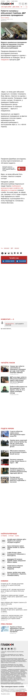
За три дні (11, 535)
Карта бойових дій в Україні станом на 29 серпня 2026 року (14, 603)
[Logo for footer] (7, 645)
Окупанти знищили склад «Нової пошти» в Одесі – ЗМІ (18, 461)
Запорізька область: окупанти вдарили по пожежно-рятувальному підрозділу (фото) (18, 471)
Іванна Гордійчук (5, 17)
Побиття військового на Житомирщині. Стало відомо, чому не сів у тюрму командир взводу (18, 390)
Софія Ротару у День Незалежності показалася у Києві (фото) (16, 554)
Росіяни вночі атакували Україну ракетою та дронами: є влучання (18, 479)
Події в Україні (7, 428)
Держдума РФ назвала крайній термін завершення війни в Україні (16, 560)
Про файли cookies (5, 693)
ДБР (12, 248)
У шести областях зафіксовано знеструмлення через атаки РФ (17, 434)
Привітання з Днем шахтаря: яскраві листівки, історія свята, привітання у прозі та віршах (14, 597)
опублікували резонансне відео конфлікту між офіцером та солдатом (12, 188)
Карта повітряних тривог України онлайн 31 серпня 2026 (15, 547)
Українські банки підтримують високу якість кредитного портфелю (17, 629)
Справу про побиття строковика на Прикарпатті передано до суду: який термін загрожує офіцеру (18, 369)
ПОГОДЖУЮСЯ (21, 694)
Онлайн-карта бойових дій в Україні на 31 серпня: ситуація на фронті (16, 541)
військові (17, 248)
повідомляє (5, 59)
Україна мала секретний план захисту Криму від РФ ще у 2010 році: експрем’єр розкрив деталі (18, 443)
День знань (16, 6)
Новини (4, 581)
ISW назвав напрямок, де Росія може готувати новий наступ (18, 452)
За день (17, 535)
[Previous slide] (24, 7)
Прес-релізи (6, 624)
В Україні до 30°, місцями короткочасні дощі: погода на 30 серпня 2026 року (13, 590)
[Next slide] (26, 7)
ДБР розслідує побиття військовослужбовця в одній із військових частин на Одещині (18, 379)
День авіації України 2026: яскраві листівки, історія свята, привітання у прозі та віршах (14, 610)
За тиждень (4, 535)
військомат (6, 248)
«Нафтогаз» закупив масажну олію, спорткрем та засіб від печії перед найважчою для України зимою (12, 617)
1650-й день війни (6, 6)
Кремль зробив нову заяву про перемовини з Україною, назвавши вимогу (16, 574)
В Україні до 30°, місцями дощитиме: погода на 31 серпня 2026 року (12, 584)
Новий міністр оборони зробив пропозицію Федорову (15, 567)
